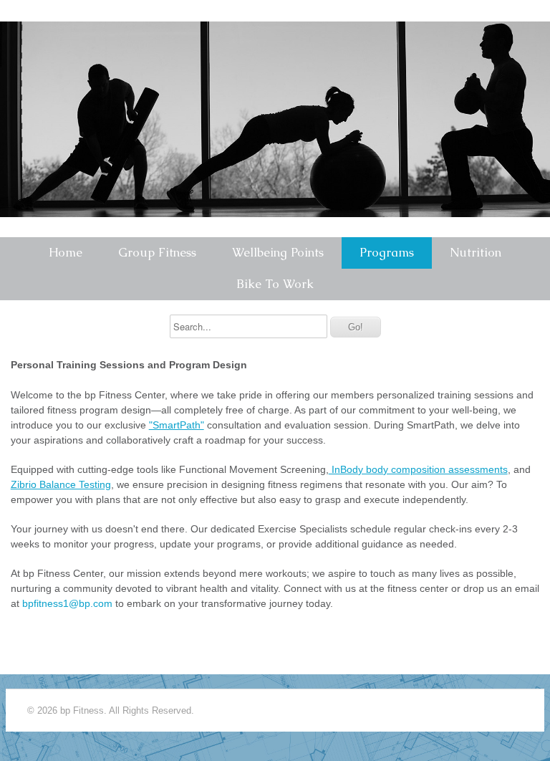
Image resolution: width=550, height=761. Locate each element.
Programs (387, 252)
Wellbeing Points (278, 252)
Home (65, 252)
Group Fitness (157, 252)
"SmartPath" (176, 425)
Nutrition (475, 252)
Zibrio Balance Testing (61, 484)
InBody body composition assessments (418, 469)
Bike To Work (275, 284)
